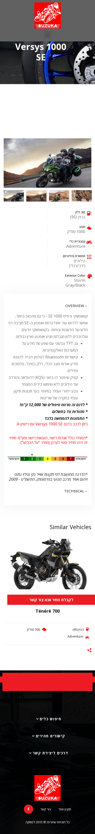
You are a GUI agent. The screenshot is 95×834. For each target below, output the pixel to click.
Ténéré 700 (48, 611)
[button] (48, 35)
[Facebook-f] (28, 809)
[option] (47, 163)
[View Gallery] (85, 550)
